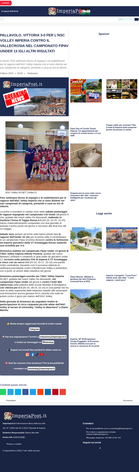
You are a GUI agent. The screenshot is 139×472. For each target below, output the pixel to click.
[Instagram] (124, 11)
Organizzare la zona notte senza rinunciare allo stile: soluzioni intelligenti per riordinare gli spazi (85, 196)
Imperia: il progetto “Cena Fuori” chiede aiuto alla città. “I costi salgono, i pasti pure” (121, 277)
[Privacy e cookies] (4, 442)
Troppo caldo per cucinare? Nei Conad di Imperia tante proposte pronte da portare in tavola (121, 127)
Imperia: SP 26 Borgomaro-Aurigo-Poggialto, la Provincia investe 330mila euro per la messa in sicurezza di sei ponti (84, 342)
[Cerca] (137, 19)
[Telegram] (132, 11)
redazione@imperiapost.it (53, 337)
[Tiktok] (136, 11)
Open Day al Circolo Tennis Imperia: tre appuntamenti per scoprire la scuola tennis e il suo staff (85, 132)
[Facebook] (120, 11)
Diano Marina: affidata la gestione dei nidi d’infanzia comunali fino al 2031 (83, 279)
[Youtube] (128, 11)
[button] (2, 18)
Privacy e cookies (14, 444)
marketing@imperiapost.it (41, 368)
